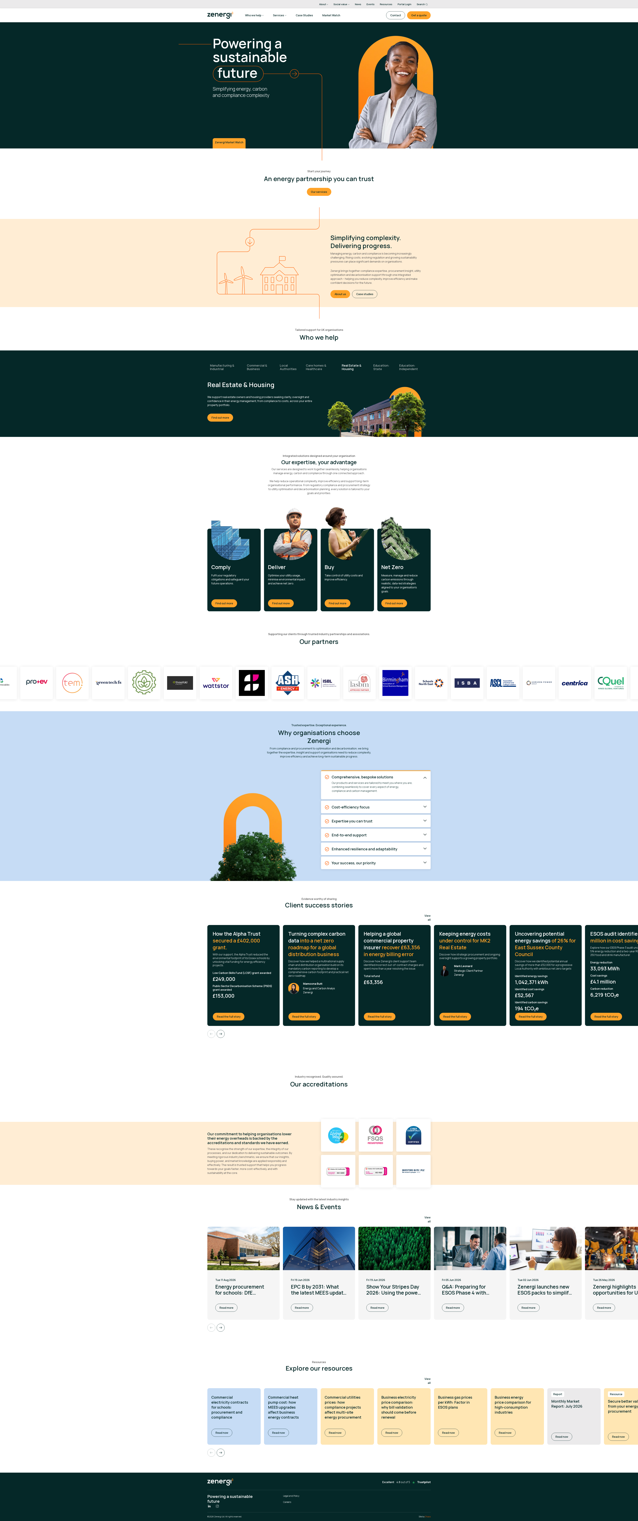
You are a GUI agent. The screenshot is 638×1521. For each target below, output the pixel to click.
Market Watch (331, 15)
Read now (223, 1433)
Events (370, 4)
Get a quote (419, 15)
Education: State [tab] (381, 367)
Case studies (364, 294)
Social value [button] (340, 4)
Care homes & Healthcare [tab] (316, 367)
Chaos (428, 1516)
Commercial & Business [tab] (257, 367)
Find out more (220, 413)
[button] (221, 1453)
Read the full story (231, 1016)
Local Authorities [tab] (288, 367)
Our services (319, 192)
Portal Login (404, 4)
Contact (395, 15)
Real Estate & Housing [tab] (351, 367)
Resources (386, 4)
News (358, 4)
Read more (226, 1308)
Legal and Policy (291, 1495)
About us (340, 294)
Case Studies (304, 15)
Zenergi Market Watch (229, 142)
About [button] (322, 4)
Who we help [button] (253, 15)
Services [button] (278, 15)
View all (428, 918)
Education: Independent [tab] (408, 367)
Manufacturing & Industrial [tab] (222, 367)
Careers (287, 1502)
